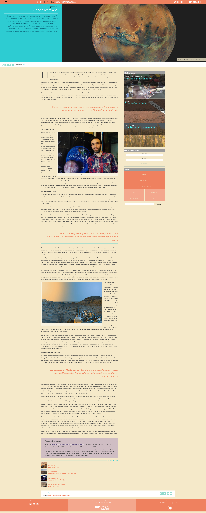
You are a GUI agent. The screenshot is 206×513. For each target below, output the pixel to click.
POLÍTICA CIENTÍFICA (144, 186)
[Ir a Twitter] (175, 2)
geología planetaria (53, 495)
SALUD (154, 198)
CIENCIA (144, 174)
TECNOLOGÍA (144, 180)
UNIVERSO (134, 198)
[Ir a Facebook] (181, 2)
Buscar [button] (159, 204)
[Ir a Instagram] (178, 2)
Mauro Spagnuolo (66, 495)
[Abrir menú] (5, 2)
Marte (59, 495)
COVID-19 (134, 192)
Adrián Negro (26, 65)
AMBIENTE (154, 192)
